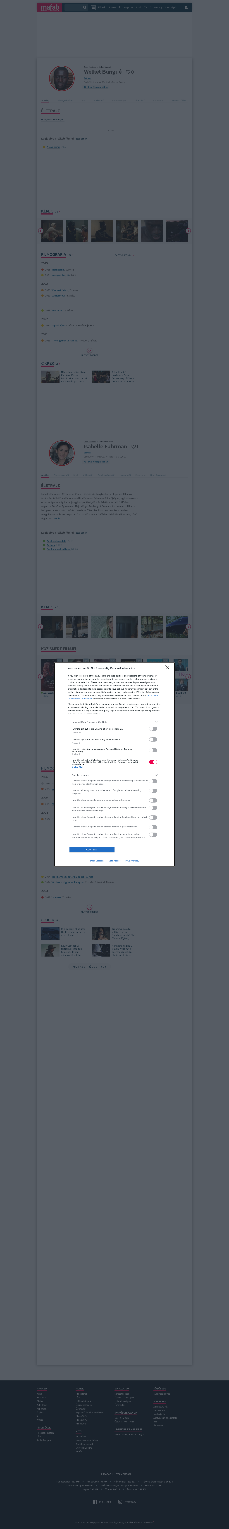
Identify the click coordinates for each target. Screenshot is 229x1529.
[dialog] (114, 764)
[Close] (168, 668)
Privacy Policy (132, 860)
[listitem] (114, 722)
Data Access (114, 860)
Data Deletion (97, 860)
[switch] (153, 729)
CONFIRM (92, 850)
